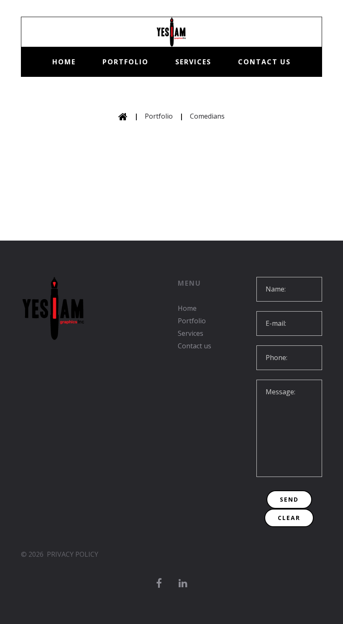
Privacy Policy (72, 554)
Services (193, 61)
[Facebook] (159, 583)
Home (64, 61)
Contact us (264, 61)
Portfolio (125, 61)
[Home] (123, 116)
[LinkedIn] (183, 583)
